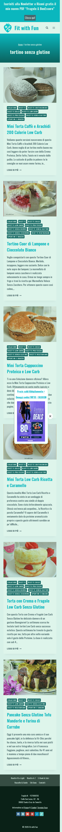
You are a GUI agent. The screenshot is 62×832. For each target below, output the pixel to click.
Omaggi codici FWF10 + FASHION (31, 397)
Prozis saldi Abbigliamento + (31, 391)
